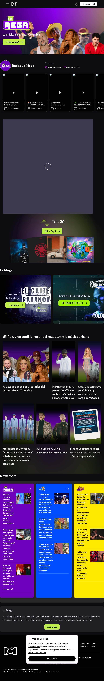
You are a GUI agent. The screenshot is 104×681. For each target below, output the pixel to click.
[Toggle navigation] (7, 4)
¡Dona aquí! (12, 42)
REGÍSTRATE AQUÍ (72, 303)
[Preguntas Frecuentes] (76, 4)
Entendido (52, 658)
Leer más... (52, 626)
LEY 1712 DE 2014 (84, 658)
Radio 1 (93, 646)
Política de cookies (52, 672)
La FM (94, 644)
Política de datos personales (32, 672)
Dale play (14, 304)
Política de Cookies (37, 652)
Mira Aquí (50, 231)
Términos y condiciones (11, 672)
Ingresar (86, 4)
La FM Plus (84, 646)
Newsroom (85, 644)
